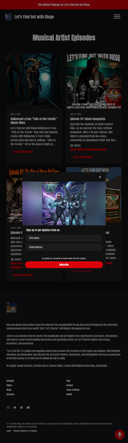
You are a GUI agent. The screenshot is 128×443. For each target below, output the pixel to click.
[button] (100, 177)
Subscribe (64, 264)
